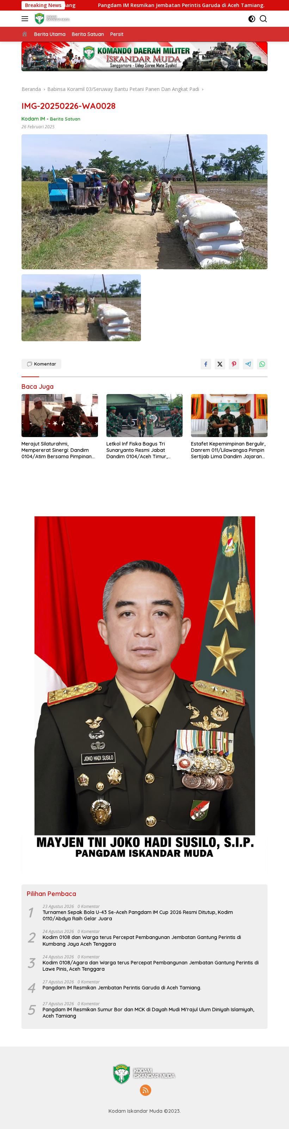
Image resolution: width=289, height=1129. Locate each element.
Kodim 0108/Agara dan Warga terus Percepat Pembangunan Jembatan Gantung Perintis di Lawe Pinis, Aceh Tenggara (151, 965)
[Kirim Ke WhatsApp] (262, 364)
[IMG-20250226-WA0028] (81, 307)
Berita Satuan (65, 119)
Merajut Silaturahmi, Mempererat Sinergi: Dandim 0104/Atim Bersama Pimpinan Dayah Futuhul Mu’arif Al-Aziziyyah (56, 450)
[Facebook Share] (206, 364)
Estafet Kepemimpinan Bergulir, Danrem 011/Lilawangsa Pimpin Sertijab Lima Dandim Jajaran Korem (228, 450)
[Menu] (26, 19)
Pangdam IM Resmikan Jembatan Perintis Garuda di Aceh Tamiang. (136, 5)
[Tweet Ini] (220, 364)
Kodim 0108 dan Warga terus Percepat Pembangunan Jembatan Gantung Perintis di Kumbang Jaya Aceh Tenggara (142, 940)
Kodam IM (33, 119)
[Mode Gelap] (252, 19)
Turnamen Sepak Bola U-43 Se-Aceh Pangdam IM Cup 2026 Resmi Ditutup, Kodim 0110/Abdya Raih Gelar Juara (138, 915)
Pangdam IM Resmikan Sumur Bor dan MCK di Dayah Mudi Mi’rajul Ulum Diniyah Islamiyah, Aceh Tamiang (148, 1012)
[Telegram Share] (248, 364)
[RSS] (145, 1091)
